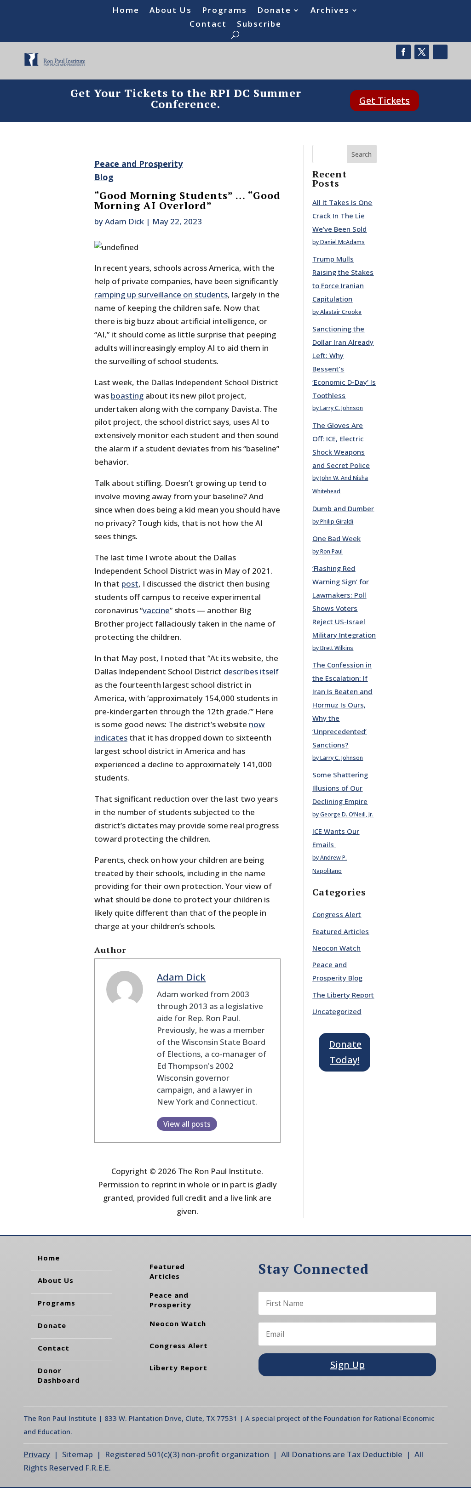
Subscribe (259, 25)
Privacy (36, 1454)
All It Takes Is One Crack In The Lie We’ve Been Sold (342, 216)
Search (361, 154)
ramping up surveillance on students (161, 294)
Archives (330, 11)
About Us (170, 11)
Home (125, 11)
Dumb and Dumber (343, 508)
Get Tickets (384, 100)
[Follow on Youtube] (440, 52)
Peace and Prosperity (170, 1299)
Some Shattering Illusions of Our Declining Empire (340, 788)
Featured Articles (340, 931)
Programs (224, 11)
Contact (208, 25)
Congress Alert (336, 914)
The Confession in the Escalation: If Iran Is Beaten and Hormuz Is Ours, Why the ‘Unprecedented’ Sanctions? (342, 704)
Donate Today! (345, 1052)
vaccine (156, 610)
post (129, 583)
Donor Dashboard (59, 1375)
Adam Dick (124, 221)
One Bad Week (336, 538)
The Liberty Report (343, 994)
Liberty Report (178, 1367)
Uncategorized (336, 1011)
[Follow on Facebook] (403, 52)
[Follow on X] (421, 52)
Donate (274, 11)
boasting (127, 395)
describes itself (251, 671)
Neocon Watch (336, 947)
